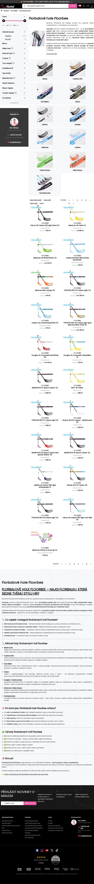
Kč (18, 25)
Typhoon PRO (9, 656)
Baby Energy (17, 688)
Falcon (6, 672)
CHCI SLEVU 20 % (64, 2)
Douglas (7, 680)
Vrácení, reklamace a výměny (11, 825)
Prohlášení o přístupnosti (55, 830)
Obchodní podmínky (54, 825)
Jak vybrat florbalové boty (32, 835)
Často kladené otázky (31, 821)
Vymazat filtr (14, 103)
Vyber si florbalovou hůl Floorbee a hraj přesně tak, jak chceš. (26, 774)
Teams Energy (17, 680)
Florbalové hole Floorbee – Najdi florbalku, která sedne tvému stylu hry (44, 591)
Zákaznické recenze (41, 860)
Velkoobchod (6, 830)
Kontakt (50, 823)
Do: (11, 25)
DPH (3, 828)
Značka (6, 11)
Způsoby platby (6, 823)
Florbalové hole (25, 11)
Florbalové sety (9, 696)
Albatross (7, 688)
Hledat (73, 6)
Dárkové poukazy (7, 833)
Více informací (51, 54)
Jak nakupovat (29, 837)
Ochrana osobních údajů (55, 828)
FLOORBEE (14, 11)
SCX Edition (8, 664)
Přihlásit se (30, 803)
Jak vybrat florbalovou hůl (32, 823)
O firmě (50, 821)
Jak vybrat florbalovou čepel (33, 825)
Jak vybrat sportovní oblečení (34, 828)
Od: (3, 25)
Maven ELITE (8, 648)
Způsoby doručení (7, 821)
